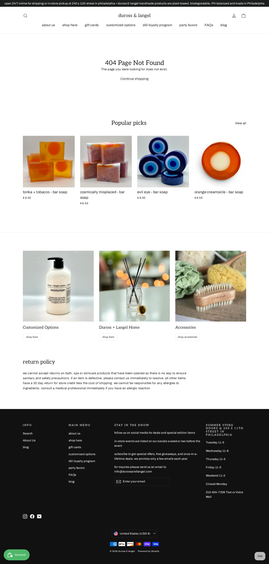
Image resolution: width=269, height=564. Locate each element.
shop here (70, 25)
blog (224, 25)
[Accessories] (210, 286)
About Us (29, 440)
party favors (188, 25)
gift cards (92, 25)
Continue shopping (134, 79)
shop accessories (187, 337)
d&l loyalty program (157, 25)
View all (240, 123)
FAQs (209, 25)
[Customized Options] (58, 286)
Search (28, 433)
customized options (121, 25)
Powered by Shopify (148, 551)
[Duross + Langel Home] (134, 286)
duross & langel (134, 15)
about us (48, 25)
